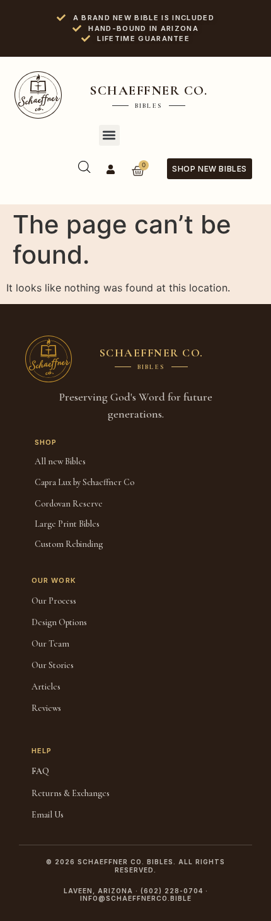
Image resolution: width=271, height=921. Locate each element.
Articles (46, 686)
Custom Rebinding (69, 544)
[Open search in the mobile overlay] (84, 167)
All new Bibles (60, 461)
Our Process (54, 600)
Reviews (46, 708)
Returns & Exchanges (71, 793)
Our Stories (53, 665)
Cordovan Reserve (69, 503)
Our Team (50, 643)
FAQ (40, 771)
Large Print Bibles (67, 524)
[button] (109, 135)
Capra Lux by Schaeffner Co (84, 482)
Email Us (48, 814)
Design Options (59, 622)
